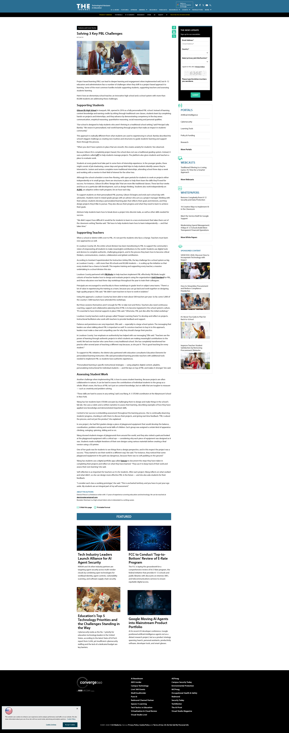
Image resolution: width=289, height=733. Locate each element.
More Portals (186, 149)
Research (153, 10)
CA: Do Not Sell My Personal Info (176, 725)
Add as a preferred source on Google (185, 4)
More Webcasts (187, 179)
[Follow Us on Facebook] (200, 5)
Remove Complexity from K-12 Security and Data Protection (193, 198)
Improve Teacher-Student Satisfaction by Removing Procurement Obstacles (191, 348)
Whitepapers (190, 192)
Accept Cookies (70, 725)
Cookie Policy (144, 725)
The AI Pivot (177, 707)
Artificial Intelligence (189, 115)
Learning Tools (187, 128)
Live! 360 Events (138, 689)
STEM (149, 15)
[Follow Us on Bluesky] (196, 5)
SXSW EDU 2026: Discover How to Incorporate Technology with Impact (195, 257)
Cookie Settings (51, 724)
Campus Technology (140, 685)
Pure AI (134, 696)
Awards (142, 10)
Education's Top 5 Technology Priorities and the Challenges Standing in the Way (99, 621)
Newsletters (197, 10)
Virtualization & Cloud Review (144, 711)
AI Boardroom (137, 678)
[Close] (77, 708)
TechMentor (177, 704)
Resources (173, 10)
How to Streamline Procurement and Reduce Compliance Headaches (194, 288)
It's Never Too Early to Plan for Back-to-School (193, 318)
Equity (160, 15)
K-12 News (115, 10)
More (207, 10)
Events (185, 10)
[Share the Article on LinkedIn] (174, 31)
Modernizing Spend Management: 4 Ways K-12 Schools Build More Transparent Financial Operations (195, 227)
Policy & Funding (188, 135)
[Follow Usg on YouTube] (207, 5)
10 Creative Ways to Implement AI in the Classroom (195, 207)
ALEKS (79, 189)
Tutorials (118, 15)
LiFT (97, 155)
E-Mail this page (86, 507)
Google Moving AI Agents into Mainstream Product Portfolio (148, 622)
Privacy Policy (200, 67)
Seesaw (124, 460)
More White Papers (189, 237)
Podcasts (163, 10)
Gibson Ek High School (87, 110)
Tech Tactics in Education (141, 707)
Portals (187, 110)
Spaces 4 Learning (139, 704)
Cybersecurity (186, 121)
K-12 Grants (129, 15)
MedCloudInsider (138, 693)
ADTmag (175, 678)
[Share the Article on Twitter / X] (174, 36)
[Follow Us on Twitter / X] (203, 5)
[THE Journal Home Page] (93, 6)
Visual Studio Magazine (182, 711)
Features (125, 10)
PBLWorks (109, 274)
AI (154, 15)
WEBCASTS (188, 162)
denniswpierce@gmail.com (87, 497)
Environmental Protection (183, 685)
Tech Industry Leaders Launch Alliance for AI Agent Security (95, 558)
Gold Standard (157, 277)
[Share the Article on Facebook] (174, 27)
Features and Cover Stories (87, 28)
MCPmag (175, 689)
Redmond (176, 696)
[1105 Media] (90, 703)
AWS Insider (136, 682)
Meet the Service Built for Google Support (195, 217)
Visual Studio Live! (139, 714)
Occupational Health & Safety (184, 693)
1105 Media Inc (115, 725)
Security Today (178, 700)
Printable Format (103, 507)
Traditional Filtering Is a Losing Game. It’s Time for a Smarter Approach (193, 170)
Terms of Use (158, 725)
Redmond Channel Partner (142, 700)
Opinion (134, 10)
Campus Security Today (182, 682)
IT (166, 15)
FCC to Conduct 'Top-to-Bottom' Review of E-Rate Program (148, 558)
